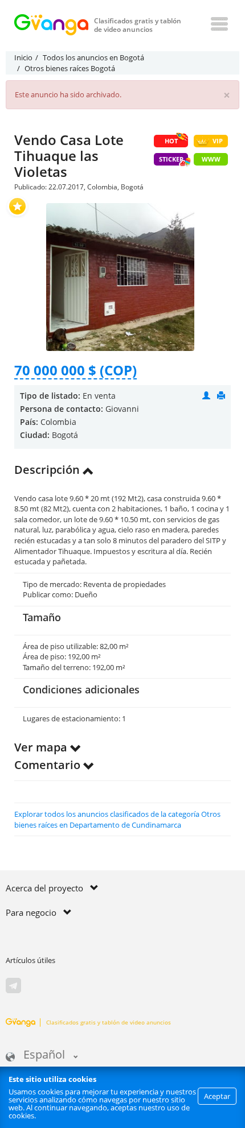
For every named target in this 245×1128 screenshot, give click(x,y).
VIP (218, 141)
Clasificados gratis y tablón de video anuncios (108, 1022)
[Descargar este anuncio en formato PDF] (221, 395)
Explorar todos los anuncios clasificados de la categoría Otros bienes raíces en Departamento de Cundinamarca (117, 819)
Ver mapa (42, 747)
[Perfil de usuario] (206, 395)
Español (44, 1055)
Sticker (171, 159)
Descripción (48, 469)
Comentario (48, 764)
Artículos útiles (30, 960)
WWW (211, 159)
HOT (171, 141)
